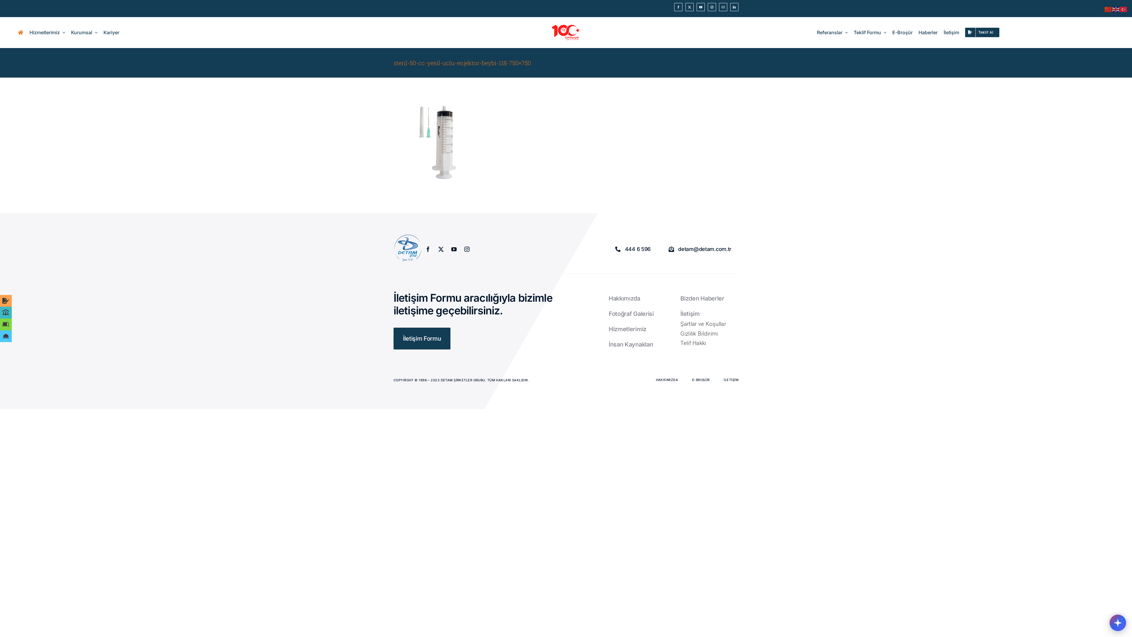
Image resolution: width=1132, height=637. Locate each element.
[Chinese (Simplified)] (1108, 9)
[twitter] (689, 7)
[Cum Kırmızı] (566, 26)
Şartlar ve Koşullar (703, 324)
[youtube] (701, 7)
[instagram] (712, 7)
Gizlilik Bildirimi (699, 333)
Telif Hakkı (693, 343)
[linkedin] (734, 7)
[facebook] (678, 7)
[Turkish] (1124, 9)
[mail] (723, 7)
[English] (1116, 9)
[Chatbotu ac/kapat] (1118, 623)
